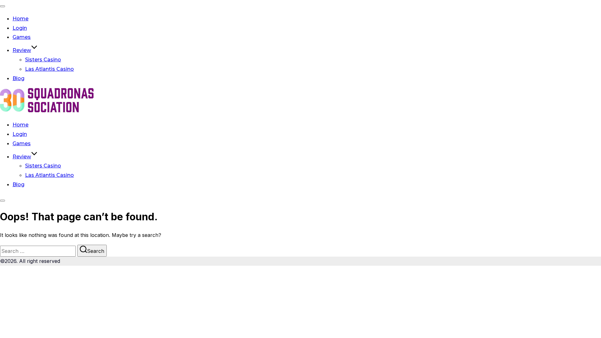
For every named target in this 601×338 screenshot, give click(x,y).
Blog (18, 78)
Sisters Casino (43, 60)
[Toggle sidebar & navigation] (2, 201)
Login (20, 28)
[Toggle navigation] (2, 6)
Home (20, 19)
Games (22, 37)
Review (22, 50)
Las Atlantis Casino (49, 69)
